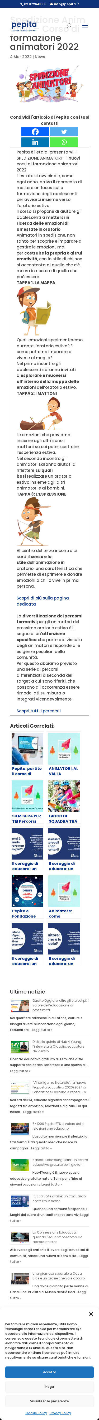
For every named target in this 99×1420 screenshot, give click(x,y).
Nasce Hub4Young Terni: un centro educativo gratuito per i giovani (60, 1162)
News (40, 56)
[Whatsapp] (64, 142)
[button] (91, 1314)
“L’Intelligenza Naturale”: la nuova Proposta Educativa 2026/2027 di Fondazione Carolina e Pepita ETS (59, 1087)
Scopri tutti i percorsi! (39, 711)
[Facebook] (35, 131)
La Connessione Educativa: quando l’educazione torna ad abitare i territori (57, 1237)
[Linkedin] (35, 142)
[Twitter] (64, 131)
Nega (49, 1386)
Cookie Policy (36, 1413)
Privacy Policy (60, 1413)
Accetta (49, 1372)
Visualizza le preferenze (49, 1401)
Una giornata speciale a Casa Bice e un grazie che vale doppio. (59, 1275)
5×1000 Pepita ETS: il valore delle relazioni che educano (57, 1126)
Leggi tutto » (42, 1030)
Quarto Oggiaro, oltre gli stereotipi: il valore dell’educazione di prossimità (60, 1005)
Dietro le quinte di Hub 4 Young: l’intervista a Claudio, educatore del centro (58, 1046)
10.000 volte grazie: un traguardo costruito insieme (59, 1198)
